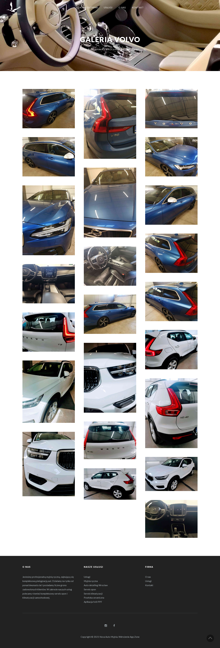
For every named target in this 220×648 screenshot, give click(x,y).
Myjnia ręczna (91, 581)
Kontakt (149, 585)
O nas (148, 576)
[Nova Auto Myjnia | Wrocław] (13, 9)
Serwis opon (90, 589)
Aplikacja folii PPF (93, 601)
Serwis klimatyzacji (93, 593)
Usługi (87, 576)
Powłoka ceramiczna (94, 597)
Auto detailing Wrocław (96, 585)
